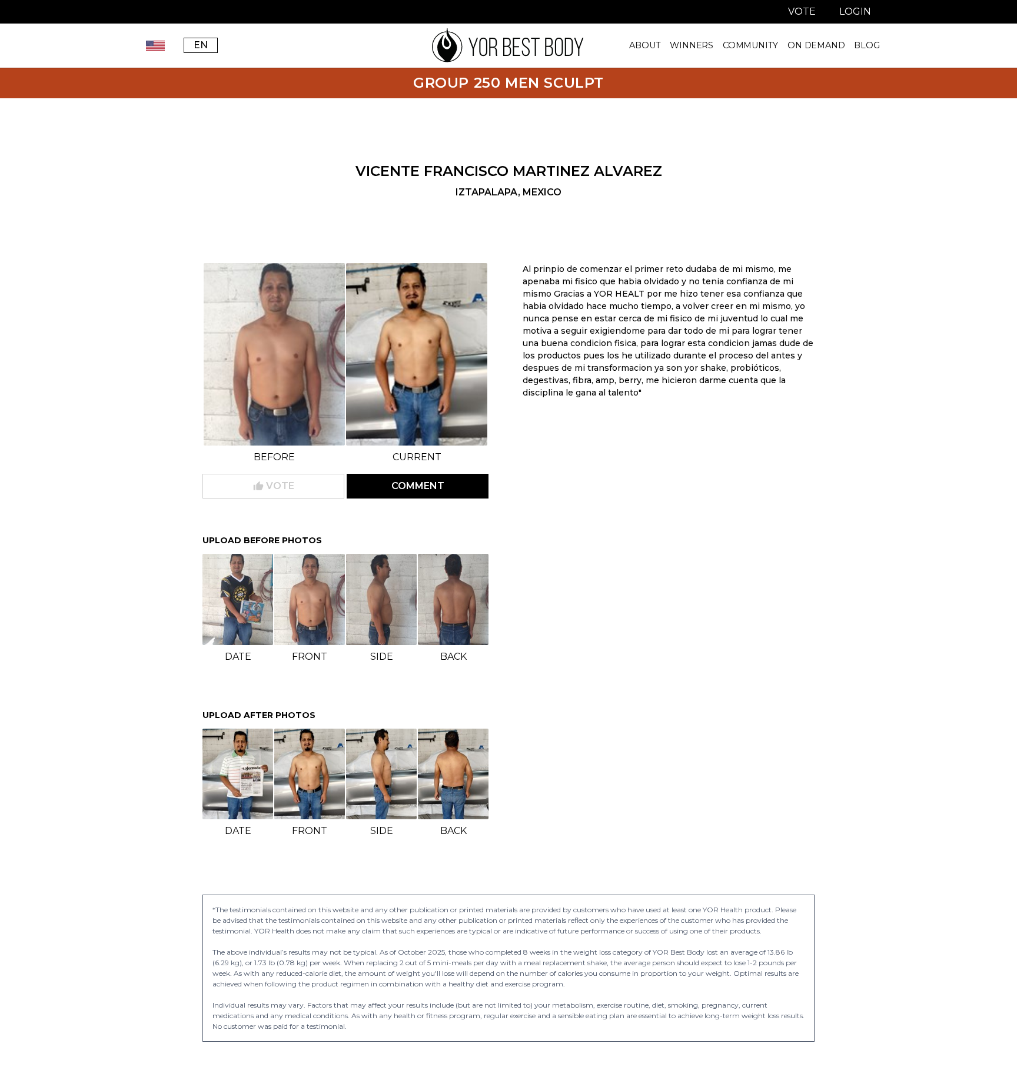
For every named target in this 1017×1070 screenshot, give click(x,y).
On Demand (816, 45)
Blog (866, 45)
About (644, 45)
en (201, 45)
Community (750, 45)
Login (855, 11)
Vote (802, 11)
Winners (691, 45)
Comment (417, 485)
